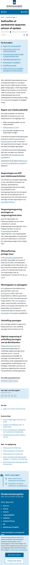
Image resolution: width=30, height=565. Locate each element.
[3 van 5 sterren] (9, 395)
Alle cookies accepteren (14, 555)
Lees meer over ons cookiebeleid (18, 550)
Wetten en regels (10, 17)
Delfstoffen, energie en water (9, 381)
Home (2, 17)
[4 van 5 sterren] (12, 395)
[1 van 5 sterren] (2, 395)
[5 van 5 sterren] (15, 395)
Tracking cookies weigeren (14, 561)
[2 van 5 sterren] (5, 395)
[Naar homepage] (14, 2)
